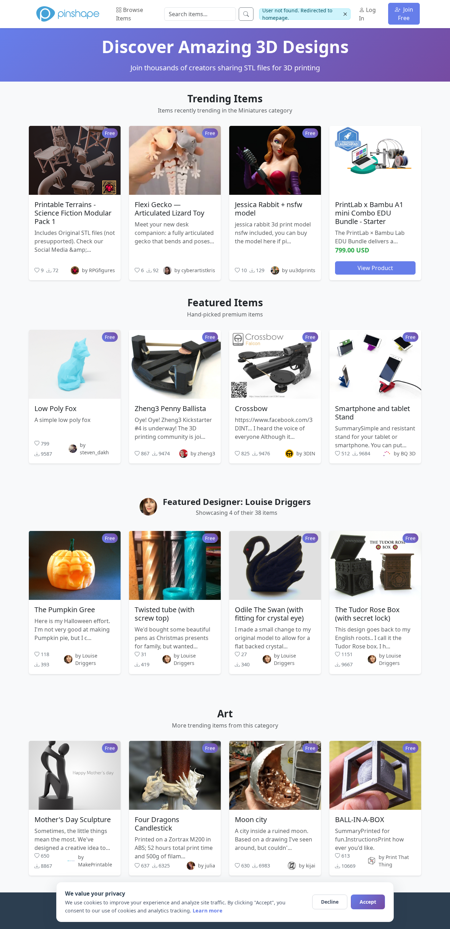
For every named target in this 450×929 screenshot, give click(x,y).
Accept (368, 901)
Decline (330, 901)
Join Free (405, 14)
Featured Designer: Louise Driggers (237, 501)
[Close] (345, 14)
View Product (375, 267)
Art (225, 713)
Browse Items (129, 14)
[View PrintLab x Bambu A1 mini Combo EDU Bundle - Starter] (375, 160)
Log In (367, 14)
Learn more (208, 910)
